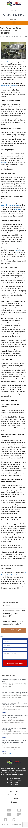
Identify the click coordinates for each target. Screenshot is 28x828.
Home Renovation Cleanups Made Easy (12, 774)
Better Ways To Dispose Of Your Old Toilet (13, 768)
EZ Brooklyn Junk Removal (10, 205)
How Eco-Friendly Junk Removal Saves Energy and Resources (15, 716)
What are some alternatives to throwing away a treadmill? (14, 613)
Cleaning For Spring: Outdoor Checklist (15, 692)
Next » (10, 753)
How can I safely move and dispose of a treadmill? (14, 622)
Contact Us (14, 798)
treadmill (5, 62)
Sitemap (14, 802)
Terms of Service (14, 795)
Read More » (4, 689)
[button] (14, 22)
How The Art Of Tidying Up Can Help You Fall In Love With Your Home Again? (14, 742)
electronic (4, 162)
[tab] (13, 604)
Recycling (18, 250)
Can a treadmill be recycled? (10, 604)
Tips (1, 636)
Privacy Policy (14, 791)
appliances (17, 209)
